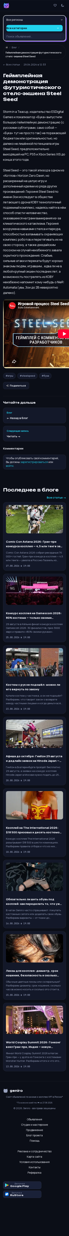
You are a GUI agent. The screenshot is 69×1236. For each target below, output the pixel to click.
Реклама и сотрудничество (35, 1151)
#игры (9, 375)
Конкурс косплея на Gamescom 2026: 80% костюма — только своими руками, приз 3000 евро (34, 615)
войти (9, 466)
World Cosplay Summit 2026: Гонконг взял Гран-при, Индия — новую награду (33, 1044)
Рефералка (34, 1172)
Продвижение (34, 1130)
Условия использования (34, 1162)
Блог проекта (34, 1135)
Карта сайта (34, 1156)
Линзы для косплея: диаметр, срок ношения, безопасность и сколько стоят (32, 973)
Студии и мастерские (34, 1124)
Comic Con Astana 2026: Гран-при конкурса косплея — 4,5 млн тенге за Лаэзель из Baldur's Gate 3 (33, 544)
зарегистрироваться (34, 462)
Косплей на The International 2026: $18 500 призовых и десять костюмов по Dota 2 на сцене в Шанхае (33, 830)
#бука (45, 375)
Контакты (34, 1167)
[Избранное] (55, 5)
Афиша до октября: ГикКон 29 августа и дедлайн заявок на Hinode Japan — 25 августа (34, 758)
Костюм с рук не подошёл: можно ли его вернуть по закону (33, 687)
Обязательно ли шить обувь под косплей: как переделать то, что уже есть (34, 901)
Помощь (34, 1140)
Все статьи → (56, 497)
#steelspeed (27, 375)
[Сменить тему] (62, 5)
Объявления (34, 1119)
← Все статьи (11, 64)
